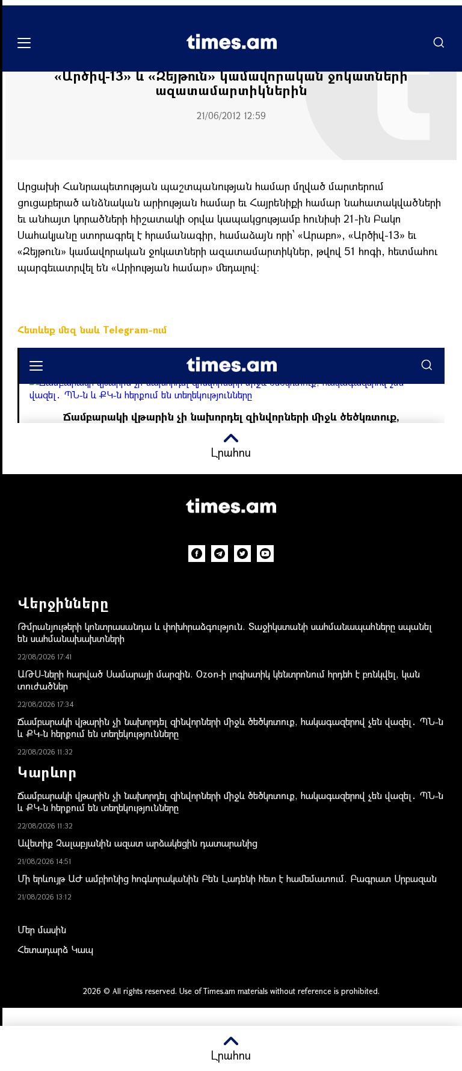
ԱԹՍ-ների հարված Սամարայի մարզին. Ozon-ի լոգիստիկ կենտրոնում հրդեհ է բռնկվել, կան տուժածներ (218, 679)
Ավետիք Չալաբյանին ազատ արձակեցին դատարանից (137, 842)
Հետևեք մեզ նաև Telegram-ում (92, 329)
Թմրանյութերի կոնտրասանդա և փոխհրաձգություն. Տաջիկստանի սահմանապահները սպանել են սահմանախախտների (224, 632)
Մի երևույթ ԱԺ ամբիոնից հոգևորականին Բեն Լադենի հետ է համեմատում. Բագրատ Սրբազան (227, 878)
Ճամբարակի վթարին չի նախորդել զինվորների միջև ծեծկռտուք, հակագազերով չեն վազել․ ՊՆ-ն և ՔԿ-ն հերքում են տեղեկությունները (230, 727)
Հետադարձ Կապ (55, 949)
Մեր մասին (41, 929)
